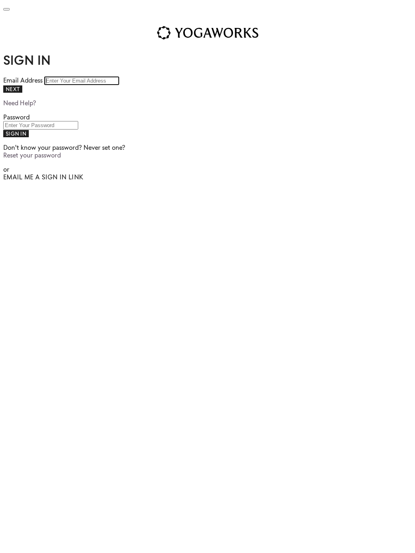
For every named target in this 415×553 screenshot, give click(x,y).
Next (13, 89)
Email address (23, 80)
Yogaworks (207, 32)
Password (16, 117)
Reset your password (32, 155)
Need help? (19, 103)
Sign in (16, 133)
